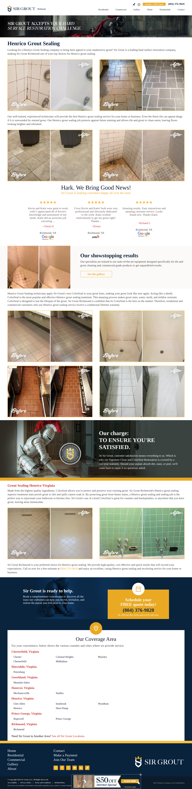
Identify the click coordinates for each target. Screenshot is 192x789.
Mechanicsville (22, 693)
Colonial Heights (65, 656)
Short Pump (62, 708)
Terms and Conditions (43, 783)
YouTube (74, 768)
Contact (181, 9)
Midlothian (61, 661)
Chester (18, 656)
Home (12, 751)
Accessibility (12, 783)
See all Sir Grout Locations (68, 736)
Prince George (63, 718)
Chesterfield (20, 661)
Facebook (62, 768)
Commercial (120, 9)
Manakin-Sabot (22, 682)
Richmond (19, 729)
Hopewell (19, 718)
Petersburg (19, 672)
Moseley (102, 656)
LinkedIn (81, 768)
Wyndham (103, 703)
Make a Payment (65, 755)
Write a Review (134, 4)
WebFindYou (179, 783)
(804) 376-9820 (176, 3)
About (149, 9)
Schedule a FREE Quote (154, 4)
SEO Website (158, 783)
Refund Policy (60, 783)
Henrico (18, 708)
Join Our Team (64, 760)
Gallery (136, 9)
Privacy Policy (25, 783)
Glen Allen (19, 703)
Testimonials (165, 9)
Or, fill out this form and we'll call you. (138, 615)
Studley (60, 693)
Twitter (68, 768)
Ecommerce (168, 783)
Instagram (56, 768)
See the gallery (96, 274)
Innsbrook (61, 703)
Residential (103, 9)
